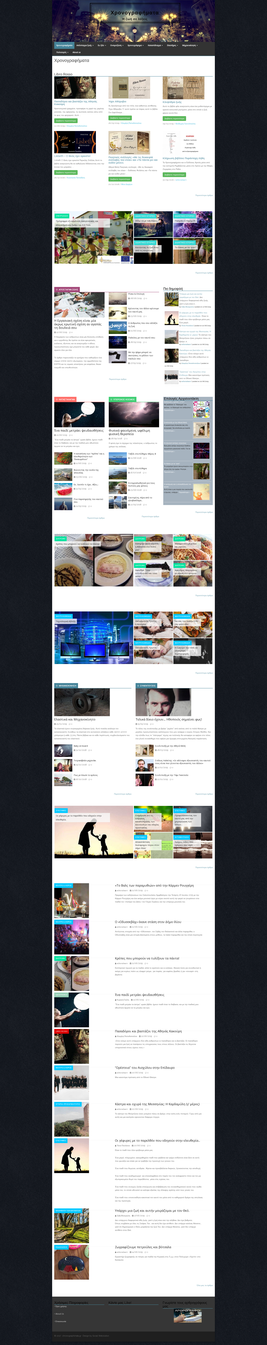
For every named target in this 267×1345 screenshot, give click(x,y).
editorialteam (181, 180)
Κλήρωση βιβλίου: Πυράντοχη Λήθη (184, 158)
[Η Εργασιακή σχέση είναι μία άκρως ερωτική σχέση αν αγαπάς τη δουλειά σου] (79, 305)
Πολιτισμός (61, 52)
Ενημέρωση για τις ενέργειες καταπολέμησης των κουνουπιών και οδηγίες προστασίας (147, 821)
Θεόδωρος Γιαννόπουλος (185, 124)
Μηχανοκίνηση (189, 45)
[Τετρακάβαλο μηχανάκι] (63, 765)
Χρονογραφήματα (64, 45)
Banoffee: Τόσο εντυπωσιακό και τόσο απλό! (146, 573)
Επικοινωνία (60, 1321)
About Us (59, 1314)
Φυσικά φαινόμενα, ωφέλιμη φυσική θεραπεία (129, 432)
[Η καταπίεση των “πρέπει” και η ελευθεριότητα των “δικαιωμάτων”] (63, 458)
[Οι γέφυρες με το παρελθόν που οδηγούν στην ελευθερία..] (94, 832)
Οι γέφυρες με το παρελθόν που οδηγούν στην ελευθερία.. (79, 817)
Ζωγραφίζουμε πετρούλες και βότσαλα (143, 1247)
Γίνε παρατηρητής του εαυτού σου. (88, 500)
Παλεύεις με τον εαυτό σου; (141, 337)
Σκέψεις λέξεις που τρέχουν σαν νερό (184, 843)
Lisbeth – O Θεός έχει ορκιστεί (72, 156)
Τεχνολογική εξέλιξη (66, 621)
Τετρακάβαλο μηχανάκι (85, 760)
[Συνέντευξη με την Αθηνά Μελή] (145, 750)
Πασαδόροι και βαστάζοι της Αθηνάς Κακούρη (75, 103)
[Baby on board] (63, 750)
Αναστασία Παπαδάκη (76, 178)
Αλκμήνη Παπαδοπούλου (77, 126)
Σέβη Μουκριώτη (187, 307)
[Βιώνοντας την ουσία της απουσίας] (63, 474)
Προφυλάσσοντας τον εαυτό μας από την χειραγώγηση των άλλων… (186, 820)
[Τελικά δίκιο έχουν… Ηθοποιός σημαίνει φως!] (163, 702)
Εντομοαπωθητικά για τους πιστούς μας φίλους (141, 484)
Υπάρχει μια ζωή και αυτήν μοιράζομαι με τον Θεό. (152, 1210)
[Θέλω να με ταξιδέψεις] (153, 224)
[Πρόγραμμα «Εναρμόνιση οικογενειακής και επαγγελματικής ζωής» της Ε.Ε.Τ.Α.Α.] (94, 237)
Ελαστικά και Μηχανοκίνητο (74, 719)
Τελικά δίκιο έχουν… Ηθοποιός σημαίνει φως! (169, 719)
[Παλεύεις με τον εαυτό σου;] (118, 342)
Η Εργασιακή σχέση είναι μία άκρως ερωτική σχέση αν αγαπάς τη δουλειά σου (78, 324)
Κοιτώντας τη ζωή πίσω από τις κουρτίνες (147, 249)
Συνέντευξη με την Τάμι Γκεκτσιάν (171, 775)
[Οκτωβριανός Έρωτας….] (153, 651)
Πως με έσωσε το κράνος (86, 775)
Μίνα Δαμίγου (126, 184)
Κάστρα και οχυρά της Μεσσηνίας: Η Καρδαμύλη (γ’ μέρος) (157, 1104)
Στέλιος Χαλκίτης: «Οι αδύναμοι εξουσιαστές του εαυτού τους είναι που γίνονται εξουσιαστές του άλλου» (183, 762)
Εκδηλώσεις (61, 1247)
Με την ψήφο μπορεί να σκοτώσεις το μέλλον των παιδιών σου (140, 355)
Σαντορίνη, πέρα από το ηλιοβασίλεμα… (140, 499)
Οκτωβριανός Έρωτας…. (147, 647)
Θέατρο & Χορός (64, 885)
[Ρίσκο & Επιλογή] (118, 298)
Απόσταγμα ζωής (84, 45)
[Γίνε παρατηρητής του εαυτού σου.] (63, 504)
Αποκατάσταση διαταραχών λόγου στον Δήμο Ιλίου (147, 845)
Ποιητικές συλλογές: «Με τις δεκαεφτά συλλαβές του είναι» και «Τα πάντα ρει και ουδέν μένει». (133, 160)
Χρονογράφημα (135, 45)
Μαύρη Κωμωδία (63, 616)
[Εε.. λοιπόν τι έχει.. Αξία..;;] (63, 489)
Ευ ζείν (101, 45)
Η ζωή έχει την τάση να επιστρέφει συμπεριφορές (186, 650)
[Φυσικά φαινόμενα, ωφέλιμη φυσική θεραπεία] (134, 414)
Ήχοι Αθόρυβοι (117, 101)
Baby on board (81, 745)
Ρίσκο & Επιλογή (136, 293)
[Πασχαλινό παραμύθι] (192, 224)
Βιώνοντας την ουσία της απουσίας (86, 471)
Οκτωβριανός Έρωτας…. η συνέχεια (147, 622)
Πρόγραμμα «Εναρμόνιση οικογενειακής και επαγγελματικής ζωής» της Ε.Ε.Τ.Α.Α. (77, 223)
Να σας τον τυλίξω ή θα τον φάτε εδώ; (186, 622)
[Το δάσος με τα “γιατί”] (192, 251)
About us (77, 52)
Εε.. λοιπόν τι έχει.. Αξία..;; (86, 484)
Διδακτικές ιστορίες (145, 216)
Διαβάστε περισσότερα (66, 121)
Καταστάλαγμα (154, 45)
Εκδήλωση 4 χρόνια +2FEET (174, 402)
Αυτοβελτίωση (182, 837)
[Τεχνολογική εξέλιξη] (94, 637)
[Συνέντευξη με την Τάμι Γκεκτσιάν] (145, 780)
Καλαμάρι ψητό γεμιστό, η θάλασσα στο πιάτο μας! (147, 546)
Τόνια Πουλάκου (187, 326)
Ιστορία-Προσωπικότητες (68, 1104)
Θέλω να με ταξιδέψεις (146, 220)
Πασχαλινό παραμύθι (185, 220)
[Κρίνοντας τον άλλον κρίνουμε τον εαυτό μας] (118, 313)
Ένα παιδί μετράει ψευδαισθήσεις (79, 430)
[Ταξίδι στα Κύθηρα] (118, 473)
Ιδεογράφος (61, 995)
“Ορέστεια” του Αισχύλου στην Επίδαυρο (145, 1067)
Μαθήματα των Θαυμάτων (68, 1211)
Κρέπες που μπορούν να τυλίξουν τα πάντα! (77, 543)
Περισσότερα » (169, 410)
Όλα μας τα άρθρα (205, 1285)
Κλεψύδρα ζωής (172, 102)
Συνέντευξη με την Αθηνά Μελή (175, 423)
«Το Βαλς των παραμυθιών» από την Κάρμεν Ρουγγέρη (154, 885)
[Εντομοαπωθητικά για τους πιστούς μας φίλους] (118, 488)
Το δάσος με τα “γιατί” (185, 247)
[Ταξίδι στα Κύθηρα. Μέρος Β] (118, 458)
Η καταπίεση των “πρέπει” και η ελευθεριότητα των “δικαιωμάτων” (89, 456)
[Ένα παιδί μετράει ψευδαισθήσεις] (79, 414)
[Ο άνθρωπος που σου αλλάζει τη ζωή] (118, 327)
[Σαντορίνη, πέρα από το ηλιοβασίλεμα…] (118, 502)
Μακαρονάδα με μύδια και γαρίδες (185, 545)
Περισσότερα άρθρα (204, 195)
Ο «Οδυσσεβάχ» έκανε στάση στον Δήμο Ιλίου (148, 922)
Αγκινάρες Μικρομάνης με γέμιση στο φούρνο (186, 572)
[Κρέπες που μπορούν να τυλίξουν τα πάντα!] (94, 560)
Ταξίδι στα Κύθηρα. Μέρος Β (142, 453)
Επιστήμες (172, 45)
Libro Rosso (62, 1031)
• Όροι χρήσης (60, 1306)
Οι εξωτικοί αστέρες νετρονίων (175, 443)
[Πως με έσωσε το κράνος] (63, 780)
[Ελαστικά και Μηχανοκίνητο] (82, 702)
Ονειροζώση (116, 45)
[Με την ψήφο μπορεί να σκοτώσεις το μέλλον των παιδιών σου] (118, 357)
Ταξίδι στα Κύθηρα (137, 468)
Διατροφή (60, 539)
